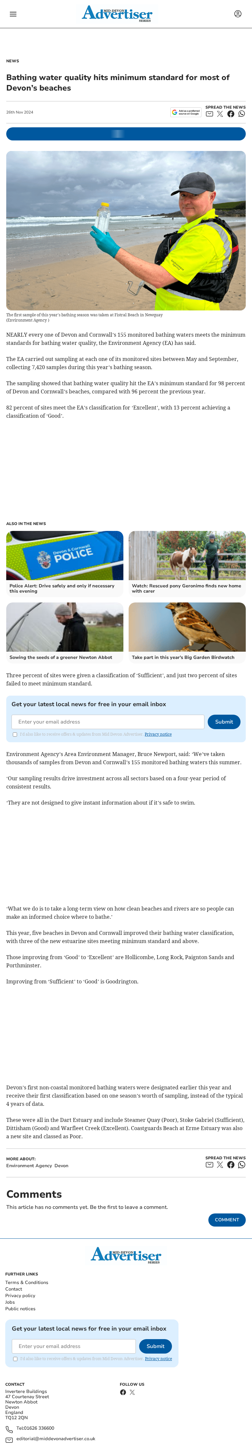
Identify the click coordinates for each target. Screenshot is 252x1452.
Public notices (20, 1309)
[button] (13, 14)
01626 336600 (39, 1428)
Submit (224, 722)
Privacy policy (20, 1296)
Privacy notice (158, 734)
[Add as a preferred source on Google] (185, 112)
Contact (13, 1289)
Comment (227, 1220)
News (12, 61)
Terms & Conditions (26, 1282)
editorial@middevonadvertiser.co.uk (55, 1439)
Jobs (10, 1302)
